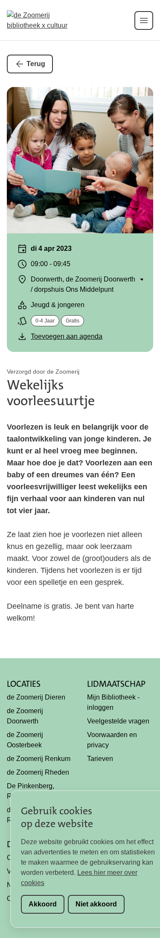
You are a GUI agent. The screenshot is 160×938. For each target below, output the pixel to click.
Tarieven (100, 758)
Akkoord (43, 904)
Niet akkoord (96, 904)
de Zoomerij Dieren (36, 697)
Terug (35, 63)
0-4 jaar (45, 321)
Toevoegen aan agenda (66, 336)
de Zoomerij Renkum (38, 758)
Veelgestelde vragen (118, 721)
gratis (72, 321)
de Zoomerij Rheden (38, 772)
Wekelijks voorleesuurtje (51, 392)
